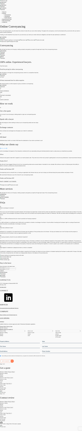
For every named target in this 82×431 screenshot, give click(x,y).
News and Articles (6, 20)
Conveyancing (7, 14)
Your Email (2, 269)
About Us (4, 11)
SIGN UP (1, 270)
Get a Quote (5, 361)
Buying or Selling (4, 371)
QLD (3, 321)
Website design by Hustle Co (6, 329)
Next (1, 425)
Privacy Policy (3, 326)
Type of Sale (3, 383)
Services (4, 13)
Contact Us (4, 22)
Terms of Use (9, 326)
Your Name (3, 267)
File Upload (2, 420)
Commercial (7, 16)
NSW (1, 321)
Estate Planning (7, 17)
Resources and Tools (6, 19)
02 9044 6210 (3, 287)
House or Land (3, 377)
